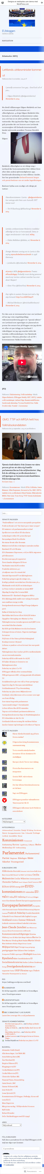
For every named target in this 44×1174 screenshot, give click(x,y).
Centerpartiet (34, 890)
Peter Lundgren (29, 962)
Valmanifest (5, 985)
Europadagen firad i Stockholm (13, 550)
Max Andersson (7, 955)
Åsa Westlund (23, 985)
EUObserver (9, 999)
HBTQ (33, 403)
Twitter (12, 982)
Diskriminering (15, 400)
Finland (21, 921)
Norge (26, 958)
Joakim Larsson (11, 1047)
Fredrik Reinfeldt (33, 924)
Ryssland (7, 969)
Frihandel (28, 844)
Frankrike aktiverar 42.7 (11, 580)
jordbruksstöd (16, 504)
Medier (38, 856)
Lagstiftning (23, 856)
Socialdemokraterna (12, 973)
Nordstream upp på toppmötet (14, 570)
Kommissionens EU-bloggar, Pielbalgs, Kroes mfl (20, 1108)
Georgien (34, 928)
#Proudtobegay (11, 280)
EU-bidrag (30, 842)
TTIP (25, 507)
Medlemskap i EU (8, 859)
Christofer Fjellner (10, 893)
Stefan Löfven (28, 973)
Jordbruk (5, 847)
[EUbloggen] (22, 12)
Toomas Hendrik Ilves (25, 409)
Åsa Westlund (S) (8, 1071)
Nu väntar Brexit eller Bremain (13, 554)
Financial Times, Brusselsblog (13, 1091)
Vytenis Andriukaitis (34, 507)
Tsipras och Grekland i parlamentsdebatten (18, 723)
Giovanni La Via (26, 501)
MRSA (4, 507)
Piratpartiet (6, 965)
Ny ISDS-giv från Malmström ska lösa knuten (19, 640)
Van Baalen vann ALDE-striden (13, 577)
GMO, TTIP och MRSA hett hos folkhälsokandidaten (22, 430)
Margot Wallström (27, 949)
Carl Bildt (21, 886)
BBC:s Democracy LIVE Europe (17, 1024)
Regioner (13, 869)
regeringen (18, 965)
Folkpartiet (37, 921)
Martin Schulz (34, 951)
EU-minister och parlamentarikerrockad (17, 540)
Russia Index (37, 965)
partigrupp (32, 958)
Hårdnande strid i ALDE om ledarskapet (17, 597)
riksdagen (28, 965)
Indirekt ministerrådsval (12, 934)
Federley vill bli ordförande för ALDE (16, 670)
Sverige (4, 978)
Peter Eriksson (19, 962)
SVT (34, 978)
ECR (4, 898)
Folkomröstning (29, 921)
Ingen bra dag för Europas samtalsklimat (17, 696)
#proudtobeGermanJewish (21, 260)
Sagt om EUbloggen (20, 804)
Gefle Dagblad (26, 928)
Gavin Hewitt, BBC (9, 1094)
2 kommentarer (8, 510)
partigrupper (8, 961)
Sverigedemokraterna (20, 977)
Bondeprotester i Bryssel (11, 653)
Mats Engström (8, 1114)
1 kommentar (23, 411)
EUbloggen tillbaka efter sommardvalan (17, 683)
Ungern (31, 982)
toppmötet (5, 982)
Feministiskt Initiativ (12, 921)
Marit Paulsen (26, 504)
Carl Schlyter (28, 886)
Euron (4, 844)
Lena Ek (11, 949)
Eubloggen (35, 908)
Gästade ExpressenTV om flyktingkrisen (17, 587)
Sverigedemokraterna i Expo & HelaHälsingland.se (21, 726)
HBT (29, 403)
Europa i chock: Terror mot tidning (25, 773)
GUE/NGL (15, 931)
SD (31, 969)
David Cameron (33, 893)
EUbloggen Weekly (20, 403)
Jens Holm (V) (7, 1101)
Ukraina (24, 981)
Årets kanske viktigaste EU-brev (14, 573)
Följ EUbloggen (9, 1148)
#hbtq (32, 240)
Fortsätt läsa (8, 493)
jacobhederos (31, 440)
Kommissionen (15, 499)
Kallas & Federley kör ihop (12, 623)
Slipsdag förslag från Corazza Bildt (15, 603)
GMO (34, 501)
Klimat (20, 847)
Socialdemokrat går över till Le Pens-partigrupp (20, 693)
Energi (23, 842)
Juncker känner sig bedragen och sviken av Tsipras (21, 736)
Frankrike (4, 924)
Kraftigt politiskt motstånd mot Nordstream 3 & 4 (20, 593)
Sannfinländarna (24, 970)
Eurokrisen (37, 842)
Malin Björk (18, 949)
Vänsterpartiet (14, 985)
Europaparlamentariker (34, 912)
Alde (4, 882)
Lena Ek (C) (6, 1111)
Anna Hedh (34, 882)
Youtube (14, 411)
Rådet (30, 869)
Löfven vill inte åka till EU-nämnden (15, 719)
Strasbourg (38, 974)
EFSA (28, 499)
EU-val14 (10, 908)
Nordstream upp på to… (14, 1035)
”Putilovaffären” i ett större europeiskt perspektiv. (21, 534)
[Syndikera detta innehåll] (3, 999)
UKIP (17, 981)
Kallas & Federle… (12, 1039)
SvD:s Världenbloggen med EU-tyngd (16, 1128)
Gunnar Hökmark (26, 931)
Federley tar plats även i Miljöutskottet (17, 703)
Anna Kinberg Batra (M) (11, 1068)
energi (18, 898)
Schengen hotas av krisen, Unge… (22, 1048)
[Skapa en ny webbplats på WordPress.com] (22, 2)
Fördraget (36, 844)
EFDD (12, 898)
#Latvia (8, 277)
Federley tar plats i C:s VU (12, 680)
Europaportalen (11, 1011)
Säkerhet (6, 873)
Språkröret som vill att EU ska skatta (16, 544)
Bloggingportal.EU (9, 1078)
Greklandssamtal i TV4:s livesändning (16, 699)
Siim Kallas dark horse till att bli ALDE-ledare (19, 627)
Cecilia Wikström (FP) (10, 1084)
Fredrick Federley (16, 924)
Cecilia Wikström (21, 890)
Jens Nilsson (30, 939)
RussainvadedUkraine (32, 406)
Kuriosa (16, 856)
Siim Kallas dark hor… (13, 1043)
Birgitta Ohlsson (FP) (10, 1074)
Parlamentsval (32, 864)
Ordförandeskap (26, 400)
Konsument (28, 852)
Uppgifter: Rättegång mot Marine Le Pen (17, 630)
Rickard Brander (8, 1124)
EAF (40, 893)
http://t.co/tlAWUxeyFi (24, 302)
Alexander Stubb (25, 882)
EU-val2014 (19, 908)
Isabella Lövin (6, 504)
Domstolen (17, 842)
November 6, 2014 (12, 104)
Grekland (6, 931)
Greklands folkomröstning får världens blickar (19, 733)
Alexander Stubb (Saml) (11, 1061)
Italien (34, 935)
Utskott (36, 982)
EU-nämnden (28, 903)
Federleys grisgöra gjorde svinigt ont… (16, 590)
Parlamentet (13, 864)
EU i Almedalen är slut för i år (13, 729)
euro (4, 912)
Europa (24, 912)
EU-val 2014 (29, 908)
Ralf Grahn (6, 1121)
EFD (7, 898)
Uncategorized (17, 873)
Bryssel (15, 886)
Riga (22, 406)
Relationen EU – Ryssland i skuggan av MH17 (18, 607)
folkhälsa (33, 499)
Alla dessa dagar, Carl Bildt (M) (13, 1065)
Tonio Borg (19, 507)
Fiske (23, 844)
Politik (12, 965)
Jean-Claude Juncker (14, 938)
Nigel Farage (19, 958)
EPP (23, 898)
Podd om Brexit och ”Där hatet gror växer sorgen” (21, 537)
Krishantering (7, 856)
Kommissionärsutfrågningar (16, 945)
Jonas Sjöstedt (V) (8, 1104)
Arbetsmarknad (7, 842)
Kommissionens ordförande (21, 942)
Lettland (18, 406)
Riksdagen (22, 869)
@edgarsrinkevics (35, 203)
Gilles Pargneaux (14, 501)
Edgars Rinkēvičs (7, 403)
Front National (15, 927)
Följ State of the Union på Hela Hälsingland (18, 650)
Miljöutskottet (36, 504)
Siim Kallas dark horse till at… (22, 1040)
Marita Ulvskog (12, 952)
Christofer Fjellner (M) (10, 1088)
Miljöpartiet (8, 958)
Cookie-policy (10, 1165)
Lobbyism (31, 856)
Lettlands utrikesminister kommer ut (17, 74)
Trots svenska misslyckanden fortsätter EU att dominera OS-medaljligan (24, 764)
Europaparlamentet (14, 844)
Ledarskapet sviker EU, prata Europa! (16, 547)
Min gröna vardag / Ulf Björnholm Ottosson (18, 1118)
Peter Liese (10, 507)
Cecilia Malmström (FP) (11, 1081)
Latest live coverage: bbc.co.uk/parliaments (18, 1027)
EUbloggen (8, 31)
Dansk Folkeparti (23, 893)
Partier (6, 869)
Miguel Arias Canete (24, 955)
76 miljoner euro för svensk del (13, 583)
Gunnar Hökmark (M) (10, 1098)
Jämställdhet (13, 847)
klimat (10, 942)
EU (27, 897)
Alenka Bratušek (14, 882)
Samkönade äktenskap (9, 409)
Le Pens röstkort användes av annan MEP (17, 600)
